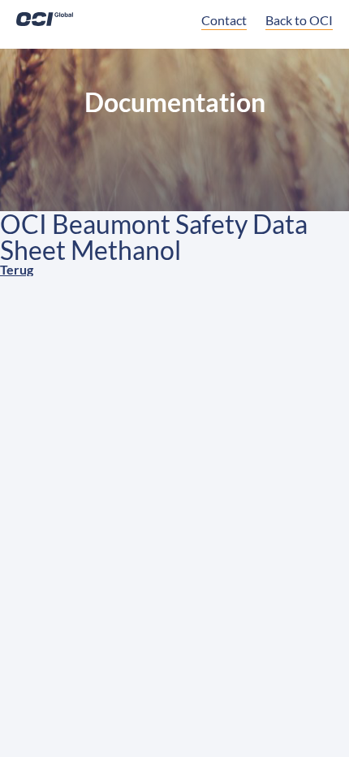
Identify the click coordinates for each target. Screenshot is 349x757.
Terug (16, 269)
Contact (224, 20)
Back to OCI (299, 20)
